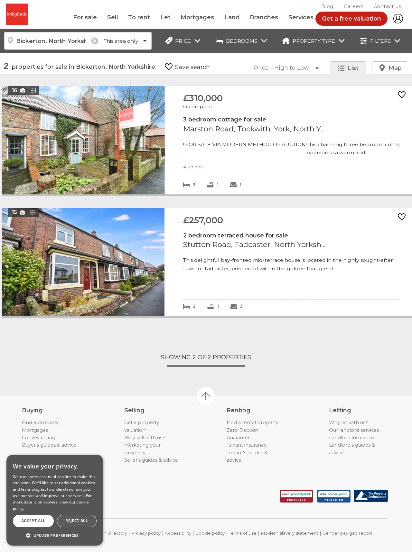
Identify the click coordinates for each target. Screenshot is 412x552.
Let (165, 17)
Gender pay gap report (347, 533)
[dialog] (54, 500)
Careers (353, 6)
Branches (264, 17)
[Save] (402, 95)
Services (301, 17)
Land (232, 17)
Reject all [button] (76, 520)
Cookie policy (210, 533)
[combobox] (52, 41)
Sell (112, 17)
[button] (55, 535)
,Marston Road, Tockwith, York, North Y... (207, 140)
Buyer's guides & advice (49, 445)
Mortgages (197, 17)
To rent (139, 17)
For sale (85, 17)
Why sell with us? (144, 438)
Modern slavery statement (289, 533)
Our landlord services (354, 430)
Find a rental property (252, 422)
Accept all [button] (33, 520)
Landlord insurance (351, 438)
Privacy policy (146, 533)
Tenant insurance (247, 445)
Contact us (387, 6)
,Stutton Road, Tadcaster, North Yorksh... (207, 262)
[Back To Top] (206, 396)
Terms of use (243, 533)
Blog (327, 6)
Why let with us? (348, 422)
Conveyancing (38, 438)
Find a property (40, 422)
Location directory (107, 533)
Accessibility (178, 533)
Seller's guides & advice (151, 460)
